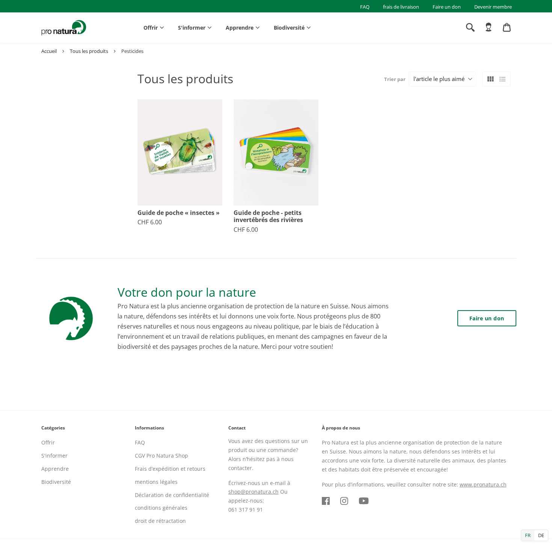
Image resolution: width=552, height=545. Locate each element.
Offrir (150, 27)
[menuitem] (489, 27)
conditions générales (161, 507)
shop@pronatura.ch (253, 491)
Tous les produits (89, 51)
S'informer (191, 27)
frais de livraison (401, 6)
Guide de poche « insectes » (178, 212)
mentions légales (156, 481)
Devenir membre (493, 6)
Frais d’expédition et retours (170, 468)
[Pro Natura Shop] (63, 28)
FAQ (365, 6)
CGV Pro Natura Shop (161, 455)
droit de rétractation (160, 520)
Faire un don (447, 6)
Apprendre (239, 27)
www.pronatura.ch (483, 484)
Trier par (395, 79)
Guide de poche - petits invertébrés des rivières (268, 216)
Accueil (49, 51)
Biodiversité (289, 27)
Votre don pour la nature (187, 292)
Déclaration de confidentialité (172, 494)
